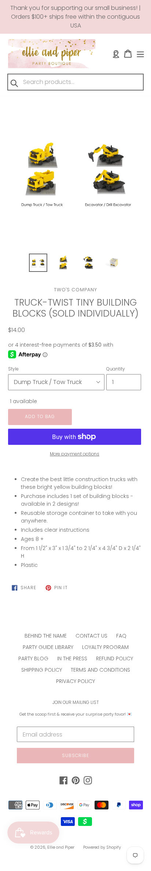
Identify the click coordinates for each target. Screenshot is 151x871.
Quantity (115, 369)
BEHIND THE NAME (46, 635)
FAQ (121, 635)
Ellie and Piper (60, 847)
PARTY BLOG (33, 658)
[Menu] (140, 54)
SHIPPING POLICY (41, 669)
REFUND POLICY (114, 658)
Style (13, 369)
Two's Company (75, 290)
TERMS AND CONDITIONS (100, 669)
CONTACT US (91, 635)
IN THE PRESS (72, 658)
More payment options (74, 454)
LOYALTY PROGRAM (105, 647)
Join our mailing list (75, 702)
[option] (38, 263)
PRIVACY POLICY (75, 681)
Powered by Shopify (102, 847)
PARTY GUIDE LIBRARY (48, 647)
